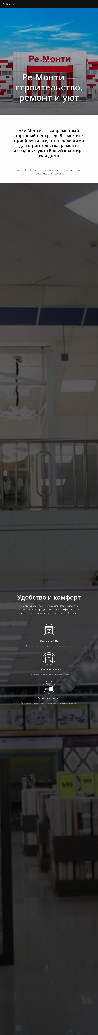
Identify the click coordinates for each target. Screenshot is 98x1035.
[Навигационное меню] (93, 4)
